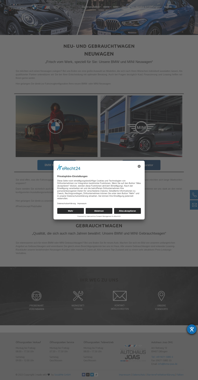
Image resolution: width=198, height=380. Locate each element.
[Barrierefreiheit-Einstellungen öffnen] (192, 329)
